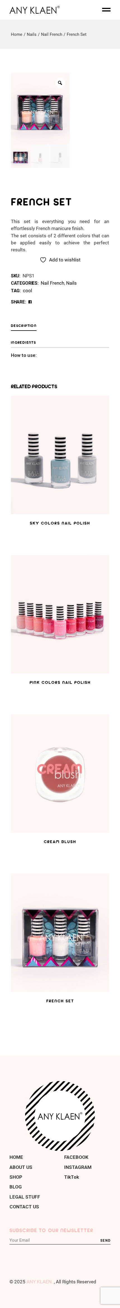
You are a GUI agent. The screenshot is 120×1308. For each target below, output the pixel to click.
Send (105, 1240)
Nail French (52, 283)
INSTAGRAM (78, 1167)
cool (27, 290)
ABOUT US (20, 1167)
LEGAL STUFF (24, 1197)
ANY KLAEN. (39, 1281)
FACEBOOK (76, 1157)
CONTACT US (24, 1206)
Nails (71, 283)
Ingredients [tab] (23, 342)
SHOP (15, 1177)
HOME (16, 1157)
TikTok (71, 1177)
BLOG (15, 1187)
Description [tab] (24, 325)
